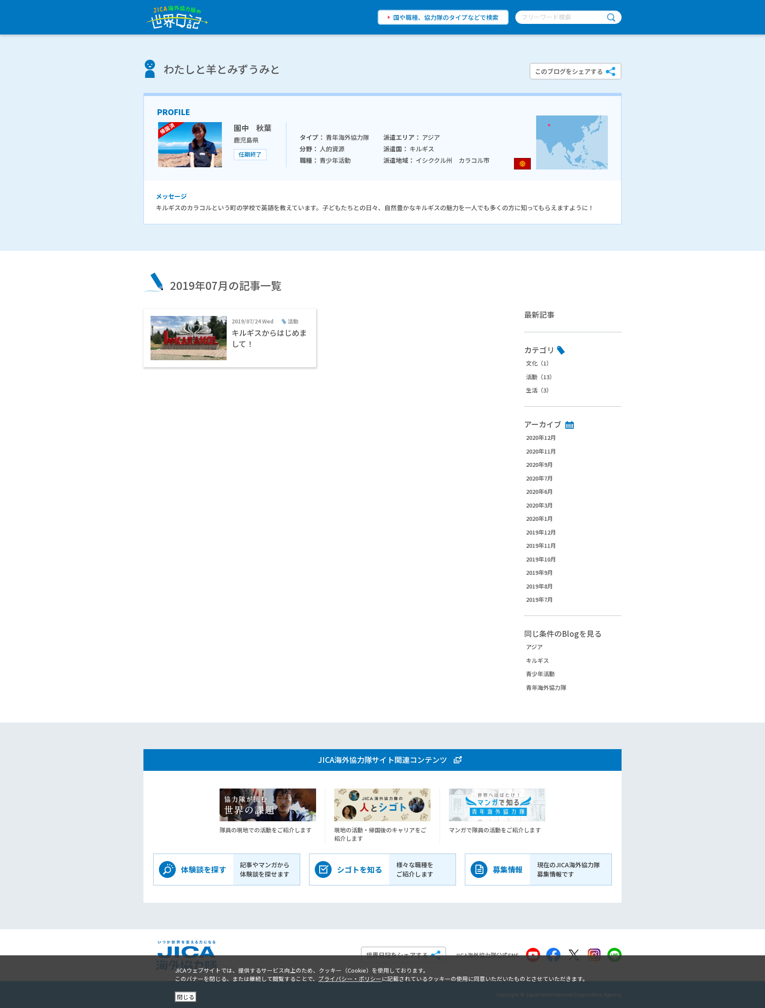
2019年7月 (539, 599)
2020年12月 (541, 437)
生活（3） (539, 390)
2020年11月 (541, 451)
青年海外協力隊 (546, 687)
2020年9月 (539, 464)
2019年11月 (541, 545)
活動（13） (540, 377)
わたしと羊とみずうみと (221, 69)
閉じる (185, 997)
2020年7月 (539, 478)
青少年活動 (540, 673)
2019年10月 (541, 559)
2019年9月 (539, 572)
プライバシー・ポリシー (350, 978)
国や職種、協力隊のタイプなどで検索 (445, 17)
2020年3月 (539, 505)
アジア (534, 647)
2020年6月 (539, 491)
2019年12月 (541, 532)
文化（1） (539, 363)
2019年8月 (539, 586)
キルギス (537, 660)
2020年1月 (539, 518)
